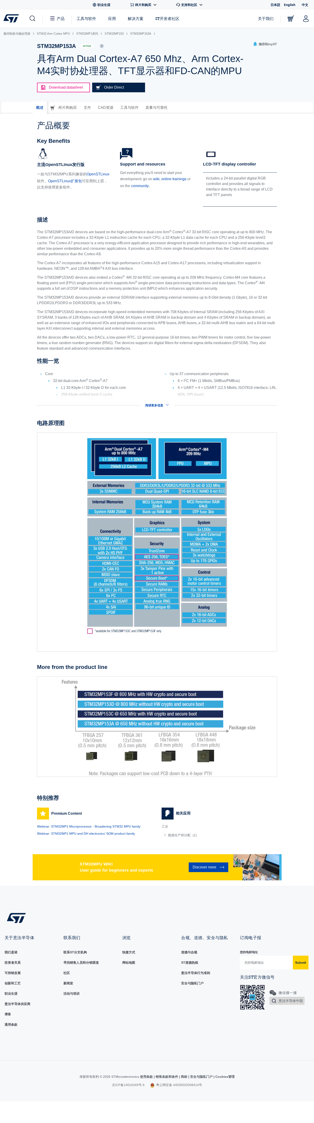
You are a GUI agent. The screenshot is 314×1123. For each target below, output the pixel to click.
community (140, 186)
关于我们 (266, 18)
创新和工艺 (13, 983)
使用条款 (147, 1076)
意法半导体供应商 (17, 1004)
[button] (32, 18)
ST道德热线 (189, 962)
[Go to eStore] (291, 18)
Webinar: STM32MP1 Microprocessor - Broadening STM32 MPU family (88, 826)
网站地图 (128, 962)
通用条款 (11, 1024)
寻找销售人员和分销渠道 (81, 962)
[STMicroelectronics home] (12, 18)
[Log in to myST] (306, 19)
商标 (184, 1076)
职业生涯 (11, 993)
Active (87, 46)
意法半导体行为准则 (195, 973)
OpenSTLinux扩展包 (65, 181)
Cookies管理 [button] (224, 1076)
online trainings (173, 179)
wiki (156, 179)
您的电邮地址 (249, 952)
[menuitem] (219, 835)
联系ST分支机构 (75, 952)
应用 (112, 18)
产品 (61, 18)
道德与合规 (189, 952)
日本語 (275, 5)
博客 (8, 1014)
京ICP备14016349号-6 (128, 1085)
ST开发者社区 (167, 18)
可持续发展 (13, 973)
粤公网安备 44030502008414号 (178, 1085)
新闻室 (68, 983)
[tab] (40, 107)
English (289, 5)
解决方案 (135, 18)
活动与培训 (71, 993)
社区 (66, 973)
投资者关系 (13, 962)
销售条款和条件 (167, 1076)
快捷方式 (128, 952)
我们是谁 (11, 952)
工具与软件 (86, 18)
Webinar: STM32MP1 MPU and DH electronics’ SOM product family (86, 833)
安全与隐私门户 (192, 983)
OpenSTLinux (98, 174)
